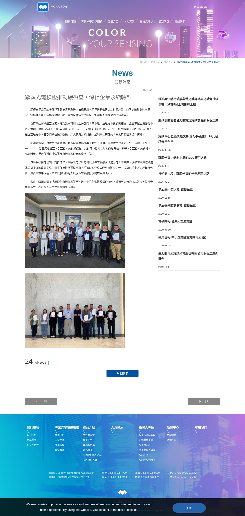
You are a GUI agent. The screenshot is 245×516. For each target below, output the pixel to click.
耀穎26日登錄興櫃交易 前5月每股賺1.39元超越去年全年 (188, 139)
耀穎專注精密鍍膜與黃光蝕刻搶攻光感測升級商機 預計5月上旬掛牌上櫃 (188, 101)
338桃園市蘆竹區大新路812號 (76, 477)
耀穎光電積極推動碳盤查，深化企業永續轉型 (198, 62)
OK (189, 508)
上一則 (43, 401)
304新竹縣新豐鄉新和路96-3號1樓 (76, 473)
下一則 (202, 401)
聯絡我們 (201, 427)
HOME (143, 62)
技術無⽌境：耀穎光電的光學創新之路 (183, 173)
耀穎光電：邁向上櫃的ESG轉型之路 (182, 157)
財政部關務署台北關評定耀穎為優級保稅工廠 (188, 120)
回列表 (124, 373)
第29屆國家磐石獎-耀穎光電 (177, 205)
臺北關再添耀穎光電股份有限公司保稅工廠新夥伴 (188, 256)
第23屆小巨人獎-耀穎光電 (175, 189)
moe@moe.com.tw (187, 473)
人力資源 (117, 427)
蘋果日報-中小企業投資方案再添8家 (182, 237)
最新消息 (155, 62)
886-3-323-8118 (118, 477)
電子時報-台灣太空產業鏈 (175, 221)
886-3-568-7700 (118, 473)
